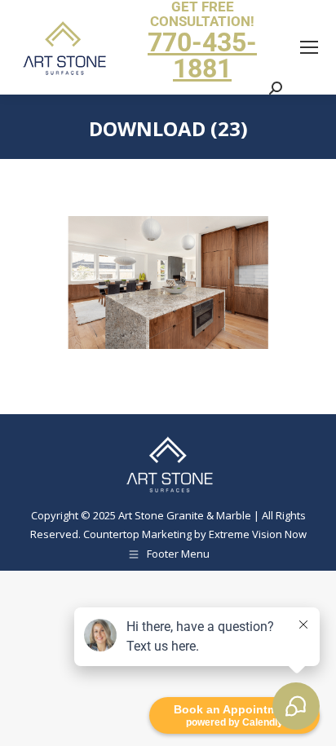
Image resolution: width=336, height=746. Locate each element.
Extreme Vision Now (258, 534)
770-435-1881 (202, 55)
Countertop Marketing (137, 534)
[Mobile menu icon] (309, 47)
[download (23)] (168, 282)
